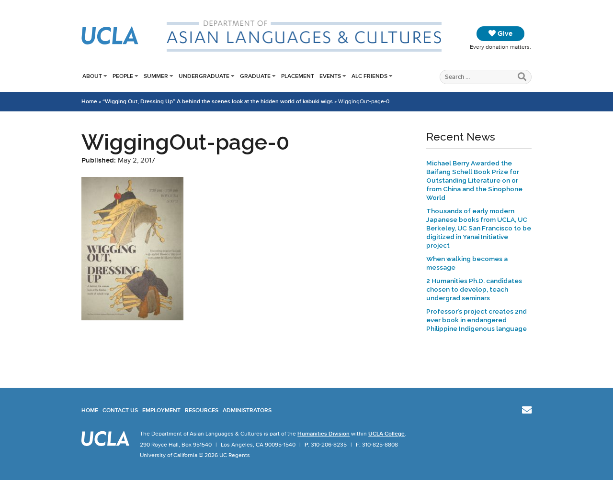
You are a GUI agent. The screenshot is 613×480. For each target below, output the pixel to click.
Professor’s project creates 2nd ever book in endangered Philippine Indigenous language (476, 319)
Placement (297, 76)
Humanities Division (323, 433)
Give (504, 33)
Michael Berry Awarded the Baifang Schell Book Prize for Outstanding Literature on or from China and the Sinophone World (474, 180)
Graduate (255, 76)
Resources (201, 410)
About (92, 76)
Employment (161, 410)
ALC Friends (369, 76)
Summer (156, 76)
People (123, 76)
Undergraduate (204, 76)
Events (330, 76)
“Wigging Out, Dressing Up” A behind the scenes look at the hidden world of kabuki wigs (217, 101)
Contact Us (120, 410)
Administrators (247, 410)
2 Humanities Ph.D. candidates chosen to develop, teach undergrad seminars (474, 289)
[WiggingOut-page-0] (132, 318)
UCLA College (386, 433)
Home (89, 101)
